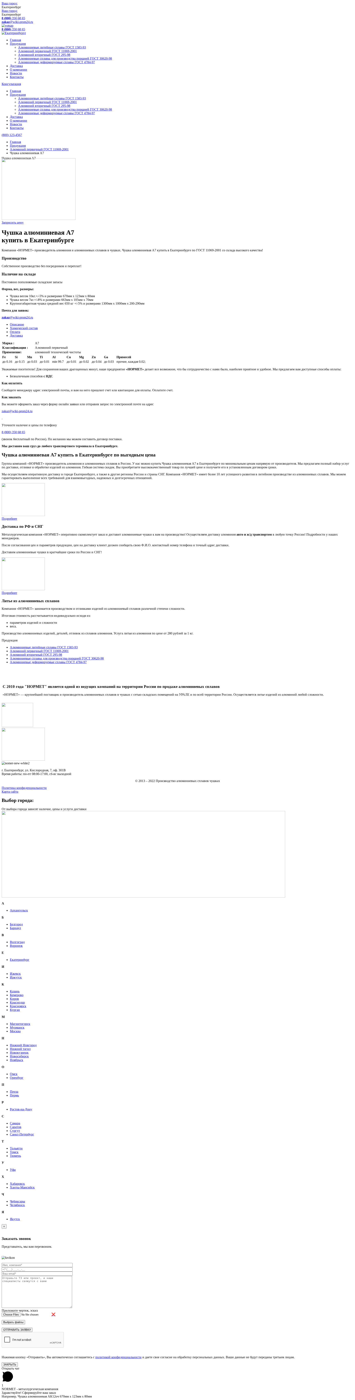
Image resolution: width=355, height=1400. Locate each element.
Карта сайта (10, 791)
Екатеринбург (19, 959)
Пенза (14, 1091)
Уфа (13, 1169)
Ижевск (15, 973)
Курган (15, 1010)
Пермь (14, 1095)
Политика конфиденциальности (24, 788)
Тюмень (15, 1155)
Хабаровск (17, 1183)
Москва (15, 1031)
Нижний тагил (20, 1049)
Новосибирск (19, 1056)
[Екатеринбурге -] (14, 33)
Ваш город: (9, 3)
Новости (16, 73)
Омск (13, 1074)
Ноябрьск (16, 1060)
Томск (14, 1152)
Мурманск (17, 1027)
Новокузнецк (19, 1052)
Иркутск (16, 977)
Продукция (18, 43)
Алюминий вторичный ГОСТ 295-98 (44, 55)
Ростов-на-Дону (21, 1109)
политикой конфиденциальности (118, 1357)
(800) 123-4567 (12, 135)
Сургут (15, 1130)
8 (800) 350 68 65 (13, 432)
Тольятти (16, 1148)
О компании (18, 69)
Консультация (11, 84)
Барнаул (15, 928)
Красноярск (18, 1006)
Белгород (16, 924)
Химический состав (24, 328)
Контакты (17, 77)
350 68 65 (13, 18)
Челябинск (17, 1205)
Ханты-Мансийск (22, 1187)
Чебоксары (17, 1201)
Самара (15, 1123)
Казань (15, 991)
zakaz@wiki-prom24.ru (17, 411)
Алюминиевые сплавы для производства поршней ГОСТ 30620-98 (65, 58)
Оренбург (16, 1077)
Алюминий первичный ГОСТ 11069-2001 (47, 51)
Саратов (15, 1127)
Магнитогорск (20, 1024)
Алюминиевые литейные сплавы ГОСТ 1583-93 (52, 47)
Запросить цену (13, 222)
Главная (15, 40)
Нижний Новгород (23, 1045)
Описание (17, 324)
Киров (14, 998)
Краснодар (17, 1002)
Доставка (16, 66)
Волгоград (17, 942)
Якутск (15, 1219)
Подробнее (9, 518)
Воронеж (16, 945)
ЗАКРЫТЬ (9, 1364)
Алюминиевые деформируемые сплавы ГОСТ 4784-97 (56, 62)
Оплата (15, 332)
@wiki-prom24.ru (17, 22)
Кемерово (16, 995)
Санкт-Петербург (22, 1134)
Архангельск (19, 910)
